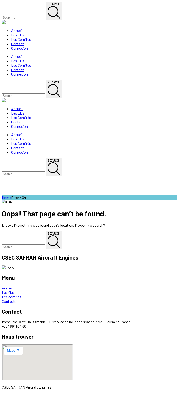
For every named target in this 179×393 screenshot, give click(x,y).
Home (6, 197)
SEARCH (54, 4)
